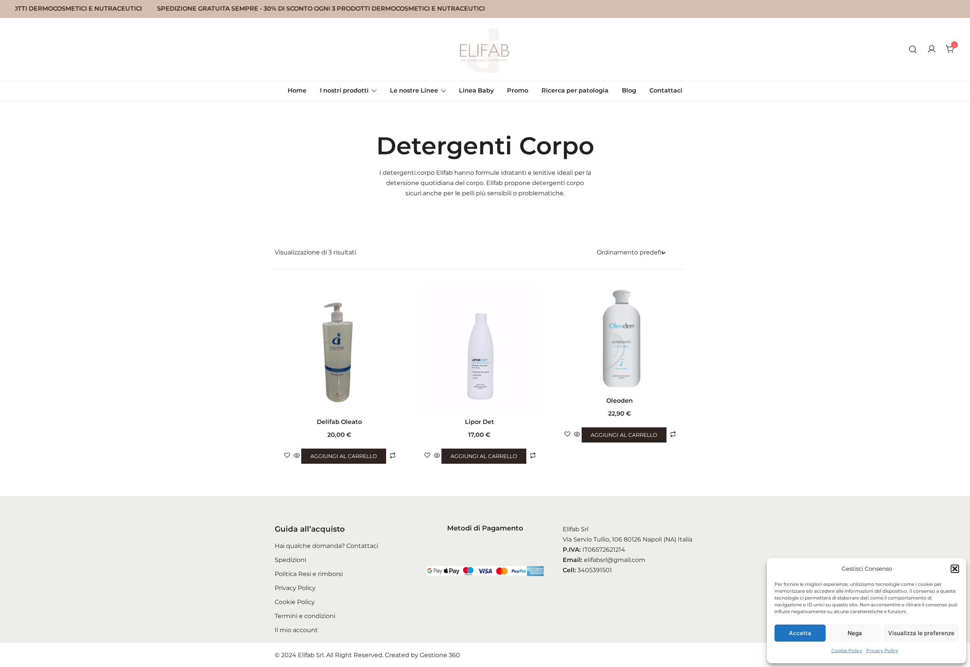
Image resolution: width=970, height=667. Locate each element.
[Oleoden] (619, 338)
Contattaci (665, 90)
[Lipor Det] (479, 349)
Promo (517, 90)
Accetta (800, 633)
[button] (955, 569)
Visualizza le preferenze (921, 633)
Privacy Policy (882, 650)
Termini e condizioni (305, 616)
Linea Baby (476, 90)
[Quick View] (296, 456)
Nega (855, 633)
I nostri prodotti (344, 90)
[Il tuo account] (931, 49)
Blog (629, 90)
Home (297, 90)
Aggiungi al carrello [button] (343, 456)
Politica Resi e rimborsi (309, 574)
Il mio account (296, 630)
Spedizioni (290, 559)
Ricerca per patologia (575, 90)
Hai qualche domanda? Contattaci (326, 545)
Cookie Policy (846, 650)
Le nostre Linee (414, 90)
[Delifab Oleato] (339, 349)
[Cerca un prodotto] (913, 49)
